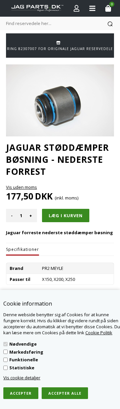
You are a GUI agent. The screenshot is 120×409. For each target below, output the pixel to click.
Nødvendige (23, 344)
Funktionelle (23, 360)
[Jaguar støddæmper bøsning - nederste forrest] (60, 100)
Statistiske (21, 368)
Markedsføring (26, 352)
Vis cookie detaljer (21, 378)
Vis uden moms (21, 187)
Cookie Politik (98, 333)
